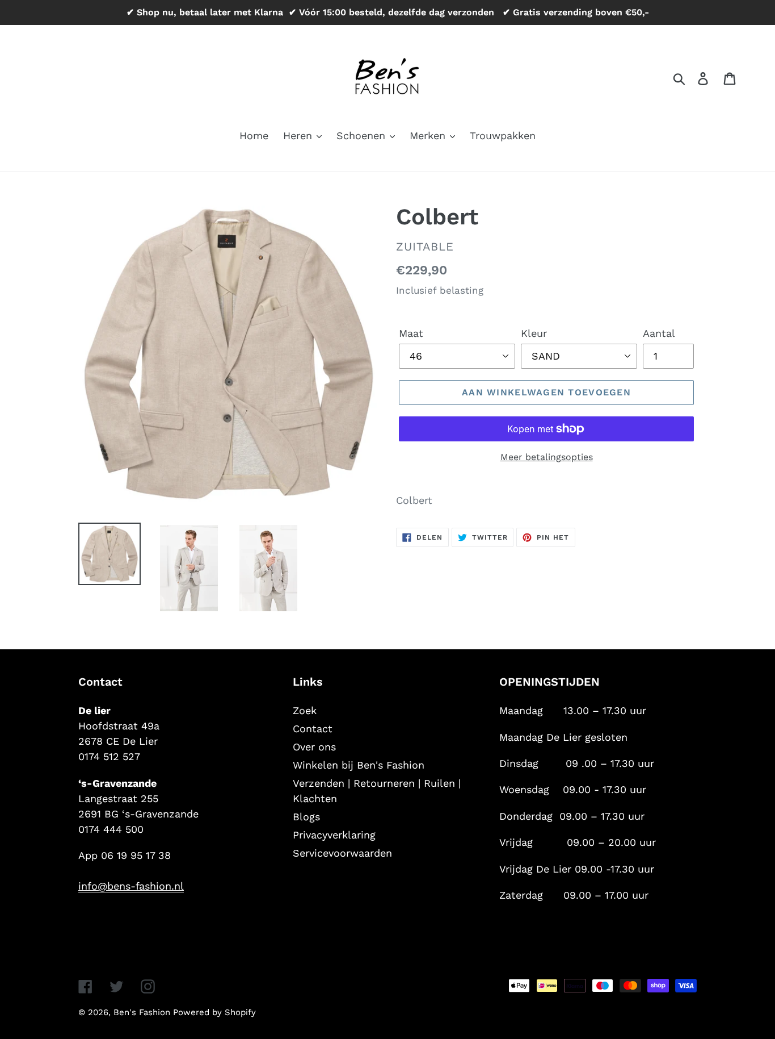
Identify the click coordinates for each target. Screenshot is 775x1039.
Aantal (659, 333)
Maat (411, 333)
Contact (312, 729)
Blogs (306, 817)
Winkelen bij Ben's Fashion (358, 765)
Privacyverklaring (334, 835)
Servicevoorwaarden (342, 853)
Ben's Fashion (143, 1012)
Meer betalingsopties (546, 457)
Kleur (534, 333)
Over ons (314, 747)
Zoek (305, 710)
